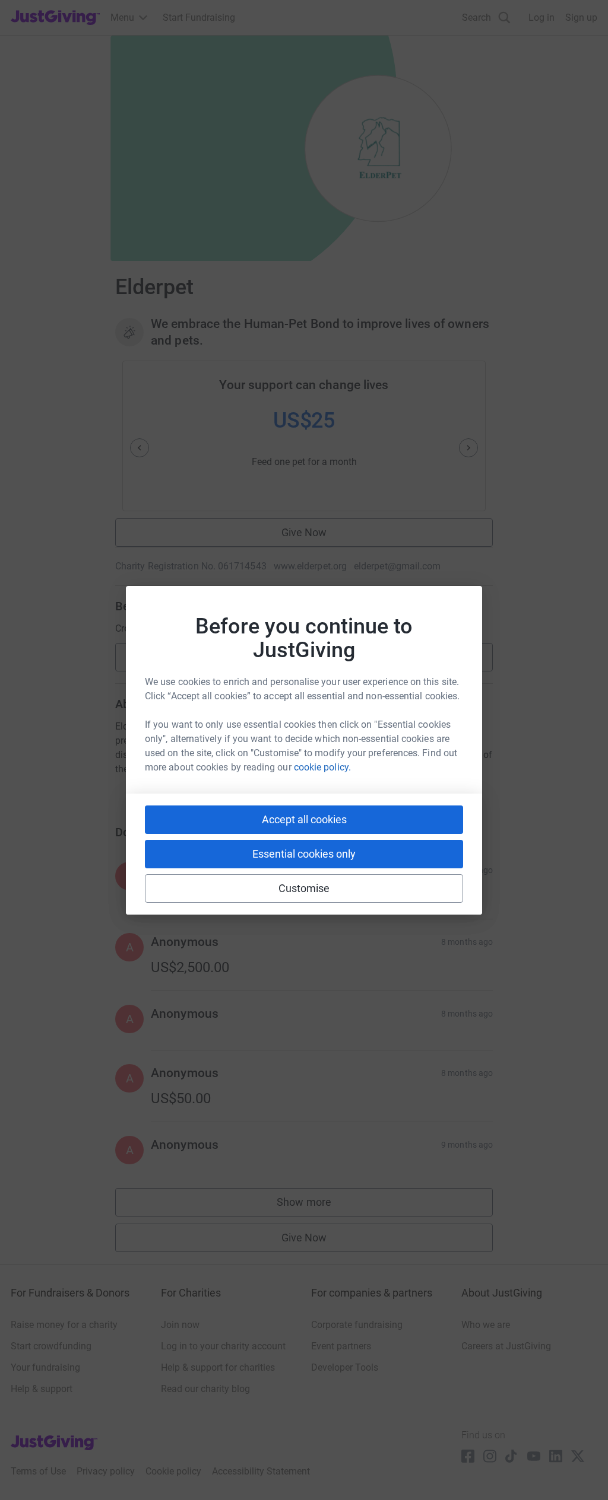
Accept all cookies (304, 819)
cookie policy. (322, 767)
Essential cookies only (304, 854)
